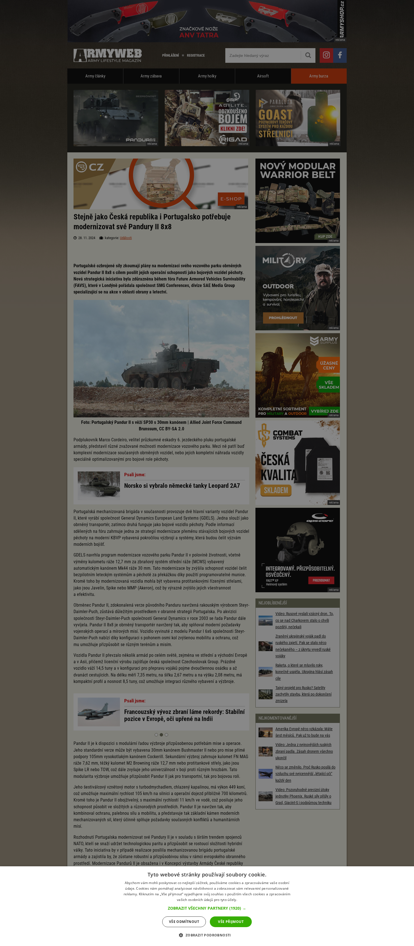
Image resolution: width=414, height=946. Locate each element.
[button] (207, 908)
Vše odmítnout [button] (184, 921)
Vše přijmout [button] (231, 921)
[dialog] (207, 906)
